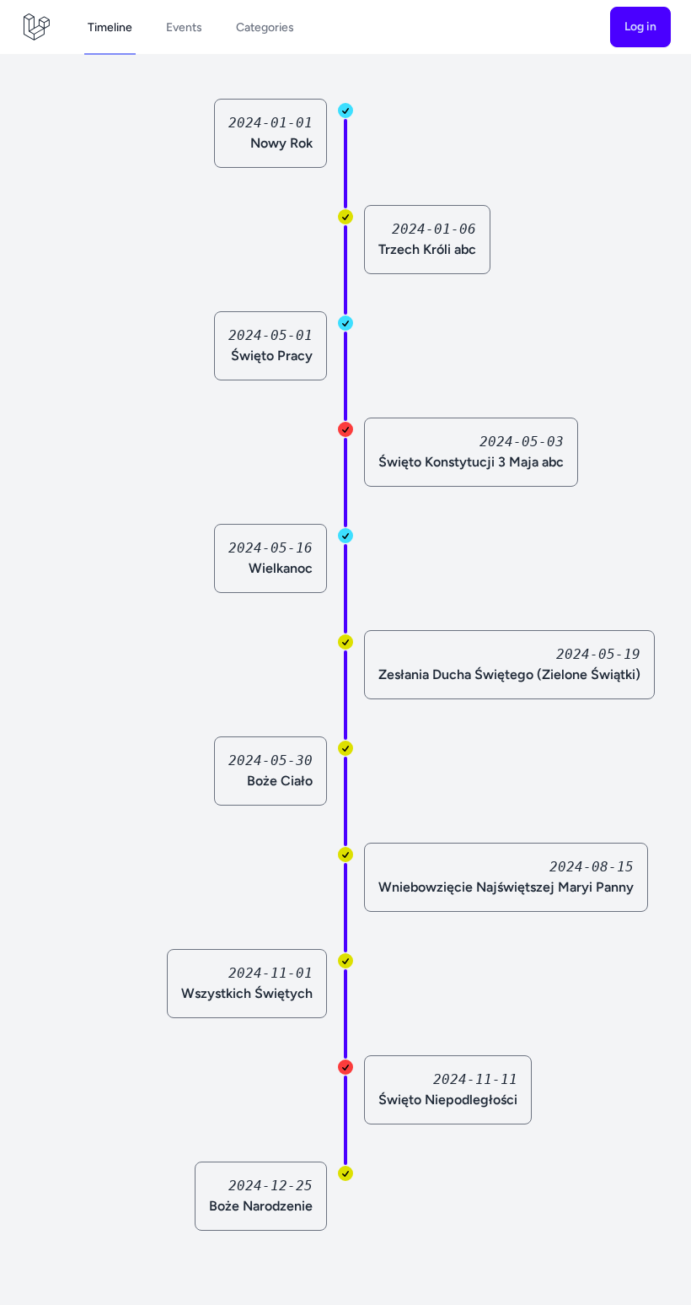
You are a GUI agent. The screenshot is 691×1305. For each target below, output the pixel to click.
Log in (640, 26)
